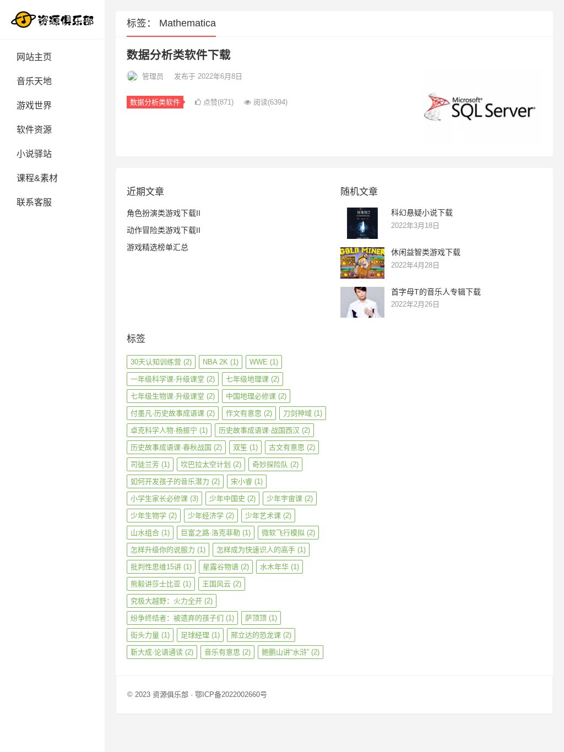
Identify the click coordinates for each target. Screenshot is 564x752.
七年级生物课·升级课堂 (173, 396)
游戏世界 (34, 105)
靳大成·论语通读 (162, 652)
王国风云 (221, 584)
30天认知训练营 (161, 362)
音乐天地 (34, 81)
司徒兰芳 (150, 464)
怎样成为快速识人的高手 (261, 550)
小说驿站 (34, 154)
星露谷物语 (226, 567)
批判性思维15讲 (161, 567)
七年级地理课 (252, 379)
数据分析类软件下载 (179, 54)
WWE (264, 362)
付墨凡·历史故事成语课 (173, 413)
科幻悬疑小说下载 (422, 212)
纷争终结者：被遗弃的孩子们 (182, 618)
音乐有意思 (227, 652)
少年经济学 (211, 515)
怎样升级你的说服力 (168, 550)
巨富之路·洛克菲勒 (216, 532)
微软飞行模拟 (288, 532)
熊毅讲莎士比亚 (161, 584)
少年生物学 (154, 515)
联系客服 (34, 202)
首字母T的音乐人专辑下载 (436, 291)
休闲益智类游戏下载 (425, 252)
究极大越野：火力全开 (172, 601)
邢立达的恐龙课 (261, 635)
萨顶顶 (261, 618)
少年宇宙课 (290, 498)
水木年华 (279, 567)
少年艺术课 (268, 515)
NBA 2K (220, 362)
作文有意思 (249, 413)
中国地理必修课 (256, 396)
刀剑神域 (302, 413)
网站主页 (34, 57)
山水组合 (150, 532)
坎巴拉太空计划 (211, 464)
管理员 (153, 76)
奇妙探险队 (275, 464)
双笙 (245, 447)
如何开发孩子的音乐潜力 (175, 481)
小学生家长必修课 (164, 498)
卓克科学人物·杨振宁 (169, 430)
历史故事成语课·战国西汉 (264, 430)
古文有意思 (292, 447)
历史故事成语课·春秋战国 (176, 447)
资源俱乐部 (170, 694)
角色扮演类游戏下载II (163, 213)
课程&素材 (37, 178)
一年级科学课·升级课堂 (173, 379)
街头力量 (150, 635)
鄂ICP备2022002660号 (231, 694)
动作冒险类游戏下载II (163, 230)
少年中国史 (232, 498)
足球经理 (200, 635)
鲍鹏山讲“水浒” (290, 652)
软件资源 (34, 129)
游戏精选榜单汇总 (157, 247)
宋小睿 (247, 481)
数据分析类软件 (155, 102)
